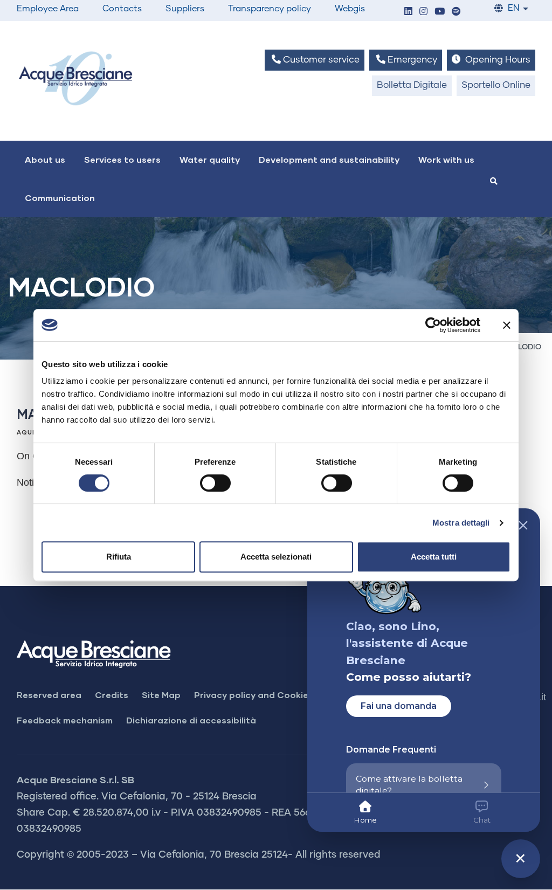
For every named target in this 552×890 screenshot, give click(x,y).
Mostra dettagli (461, 522)
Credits (111, 694)
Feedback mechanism (65, 720)
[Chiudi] (523, 525)
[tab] (365, 812)
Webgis (350, 8)
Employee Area (48, 8)
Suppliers (184, 8)
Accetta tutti (434, 556)
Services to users (122, 159)
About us (45, 159)
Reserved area (49, 694)
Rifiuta (118, 556)
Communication (60, 197)
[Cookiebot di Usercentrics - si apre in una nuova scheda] (433, 325)
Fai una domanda (399, 706)
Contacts (122, 8)
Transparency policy (269, 8)
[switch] (215, 483)
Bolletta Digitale (412, 85)
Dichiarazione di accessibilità (191, 720)
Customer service (320, 60)
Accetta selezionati (276, 556)
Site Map (161, 694)
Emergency (411, 60)
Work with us (446, 159)
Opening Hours (496, 60)
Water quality (210, 159)
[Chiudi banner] (506, 325)
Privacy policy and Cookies (253, 694)
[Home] (75, 78)
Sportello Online (495, 85)
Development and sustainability (329, 159)
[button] (408, 12)
